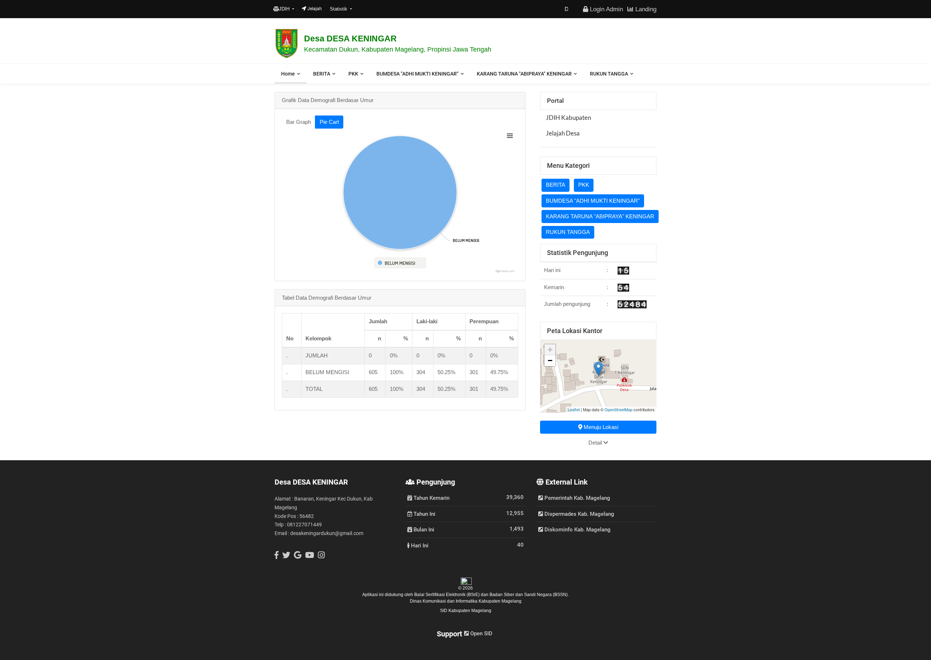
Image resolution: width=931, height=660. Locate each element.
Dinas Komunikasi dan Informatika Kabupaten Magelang (466, 601)
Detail (595, 443)
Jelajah (314, 8)
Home (288, 74)
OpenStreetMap (618, 409)
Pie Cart (329, 122)
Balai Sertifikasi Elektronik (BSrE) (447, 594)
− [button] (550, 360)
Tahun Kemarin (430, 497)
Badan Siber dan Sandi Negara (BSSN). (529, 594)
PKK (353, 74)
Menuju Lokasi (600, 427)
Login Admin (605, 9)
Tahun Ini (423, 513)
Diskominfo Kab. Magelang (577, 529)
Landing (645, 9)
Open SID (480, 633)
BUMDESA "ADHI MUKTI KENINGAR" (417, 74)
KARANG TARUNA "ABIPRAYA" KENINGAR (524, 74)
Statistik (339, 9)
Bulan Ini (423, 529)
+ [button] (550, 349)
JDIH (285, 9)
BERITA (321, 74)
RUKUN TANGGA (609, 74)
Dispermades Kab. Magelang (578, 514)
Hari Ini (418, 545)
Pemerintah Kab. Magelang (576, 498)
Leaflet (574, 409)
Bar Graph (298, 122)
